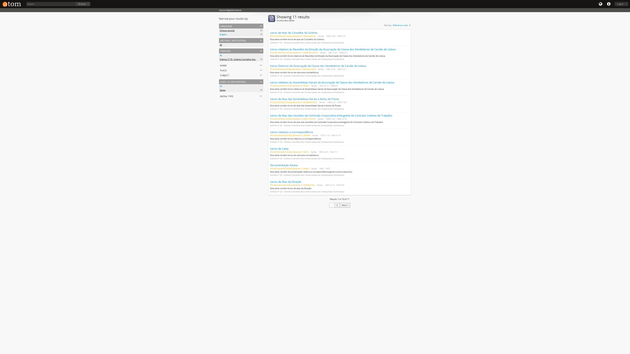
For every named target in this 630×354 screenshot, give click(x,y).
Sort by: (388, 25)
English (223, 34)
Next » (345, 205)
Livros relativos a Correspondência (291, 132)
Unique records (227, 30)
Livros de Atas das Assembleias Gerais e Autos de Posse (304, 99)
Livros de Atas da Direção (285, 182)
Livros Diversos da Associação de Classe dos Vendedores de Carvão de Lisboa (318, 66)
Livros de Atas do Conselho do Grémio (293, 33)
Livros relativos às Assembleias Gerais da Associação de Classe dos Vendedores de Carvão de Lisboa (332, 82)
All (221, 44)
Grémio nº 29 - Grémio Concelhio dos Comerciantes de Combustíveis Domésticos (259, 59)
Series (222, 90)
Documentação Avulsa (284, 165)
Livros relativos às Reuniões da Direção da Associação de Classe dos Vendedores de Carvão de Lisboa (333, 49)
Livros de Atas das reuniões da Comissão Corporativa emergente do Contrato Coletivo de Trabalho (331, 115)
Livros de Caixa (279, 148)
